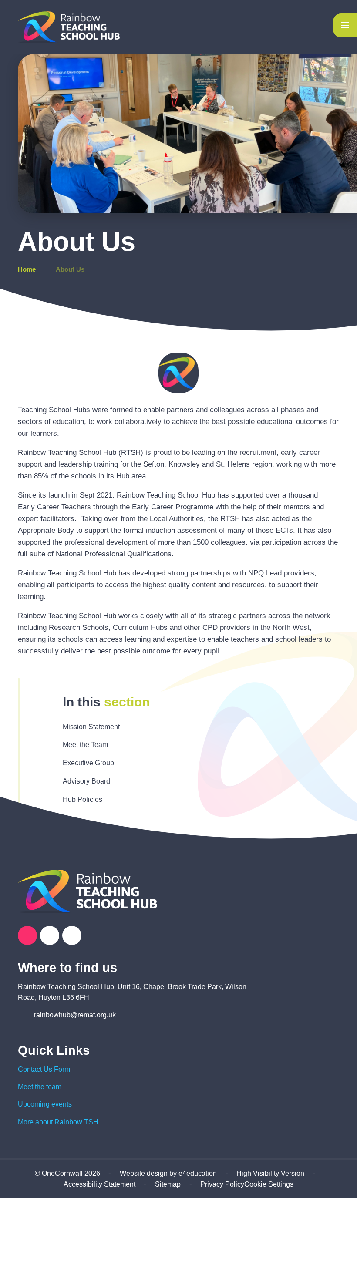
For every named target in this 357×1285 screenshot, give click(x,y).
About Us (70, 269)
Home (27, 269)
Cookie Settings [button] (268, 1184)
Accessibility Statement (99, 1184)
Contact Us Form (44, 1069)
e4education (197, 1173)
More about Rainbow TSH (58, 1122)
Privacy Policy (222, 1184)
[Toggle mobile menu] (345, 25)
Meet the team (39, 1086)
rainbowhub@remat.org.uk (75, 1015)
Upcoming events (45, 1104)
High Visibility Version (270, 1173)
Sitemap (168, 1184)
